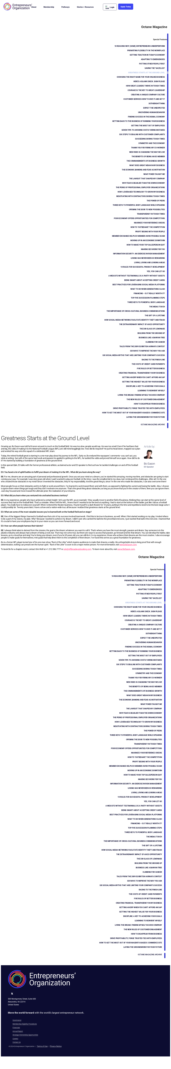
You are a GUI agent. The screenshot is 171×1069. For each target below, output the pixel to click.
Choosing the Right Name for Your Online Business (141, 77)
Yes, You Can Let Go (156, 271)
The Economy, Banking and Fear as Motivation (143, 170)
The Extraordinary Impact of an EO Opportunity (142, 324)
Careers (15, 1038)
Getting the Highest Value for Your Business (143, 382)
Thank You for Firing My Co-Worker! (148, 148)
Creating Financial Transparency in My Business (142, 373)
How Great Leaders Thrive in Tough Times (145, 86)
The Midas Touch (157, 307)
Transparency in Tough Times (151, 214)
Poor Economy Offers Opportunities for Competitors (139, 218)
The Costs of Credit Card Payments (148, 364)
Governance (17, 1020)
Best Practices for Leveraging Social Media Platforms (138, 284)
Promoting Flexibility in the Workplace (146, 50)
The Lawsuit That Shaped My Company (147, 178)
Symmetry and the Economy (151, 143)
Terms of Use (42, 1046)
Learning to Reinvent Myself (151, 390)
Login (112, 7)
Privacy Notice (56, 1046)
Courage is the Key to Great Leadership (146, 90)
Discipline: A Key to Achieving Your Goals (145, 386)
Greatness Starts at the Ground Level (146, 72)
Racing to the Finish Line (153, 360)
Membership (49, 7)
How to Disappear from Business (149, 404)
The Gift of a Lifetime (155, 315)
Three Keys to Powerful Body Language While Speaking (139, 205)
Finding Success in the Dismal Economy (146, 117)
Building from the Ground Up (151, 333)
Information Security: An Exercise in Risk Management (139, 254)
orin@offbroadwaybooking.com (77, 549)
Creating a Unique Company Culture (148, 95)
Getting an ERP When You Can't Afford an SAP (143, 377)
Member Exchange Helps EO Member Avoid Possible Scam (138, 236)
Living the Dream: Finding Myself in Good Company (141, 395)
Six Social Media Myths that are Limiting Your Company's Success (133, 355)
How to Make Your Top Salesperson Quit (146, 245)
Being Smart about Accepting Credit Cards (144, 280)
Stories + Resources (85, 7)
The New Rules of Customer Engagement (146, 399)
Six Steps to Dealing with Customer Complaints (142, 134)
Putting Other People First (152, 64)
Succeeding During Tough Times (150, 139)
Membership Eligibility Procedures (25, 1024)
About (33, 7)
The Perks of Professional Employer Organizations (140, 187)
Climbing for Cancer (155, 342)
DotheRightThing (157, 103)
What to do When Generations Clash (147, 289)
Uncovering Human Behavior (151, 112)
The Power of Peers (156, 201)
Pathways (65, 7)
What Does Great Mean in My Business (147, 165)
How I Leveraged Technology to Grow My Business (141, 192)
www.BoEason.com (128, 544)
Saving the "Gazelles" (155, 68)
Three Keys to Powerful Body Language (146, 302)
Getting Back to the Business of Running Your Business (138, 121)
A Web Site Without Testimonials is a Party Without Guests (136, 276)
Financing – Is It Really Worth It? (149, 293)
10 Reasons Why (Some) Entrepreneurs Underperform (139, 46)
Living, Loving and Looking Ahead (149, 262)
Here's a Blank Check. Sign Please (149, 81)
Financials (16, 1027)
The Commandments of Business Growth (146, 161)
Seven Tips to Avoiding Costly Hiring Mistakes (143, 130)
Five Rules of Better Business (151, 368)
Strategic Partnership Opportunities (25, 1035)
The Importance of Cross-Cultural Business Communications (136, 311)
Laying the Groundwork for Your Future (145, 417)
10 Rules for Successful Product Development (143, 267)
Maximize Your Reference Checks (149, 223)
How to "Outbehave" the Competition (148, 227)
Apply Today (126, 7)
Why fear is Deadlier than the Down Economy (143, 183)
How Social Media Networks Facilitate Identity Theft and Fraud (134, 320)
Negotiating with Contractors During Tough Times (140, 196)
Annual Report (18, 1031)
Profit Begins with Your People (150, 231)
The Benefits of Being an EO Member (148, 156)
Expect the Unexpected (154, 108)
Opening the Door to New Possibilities (147, 209)
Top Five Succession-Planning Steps (148, 298)
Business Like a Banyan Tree (152, 337)
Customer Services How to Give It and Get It (144, 99)
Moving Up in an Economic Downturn (147, 240)
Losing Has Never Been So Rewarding (148, 258)
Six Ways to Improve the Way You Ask (147, 351)
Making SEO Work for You (153, 249)
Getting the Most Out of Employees (148, 125)
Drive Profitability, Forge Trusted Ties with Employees (139, 408)
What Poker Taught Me (154, 174)
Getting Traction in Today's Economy (147, 55)
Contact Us (17, 1042)
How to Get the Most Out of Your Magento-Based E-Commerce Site (133, 413)
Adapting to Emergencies (153, 59)
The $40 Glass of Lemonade (152, 329)
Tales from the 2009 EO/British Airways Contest (142, 346)
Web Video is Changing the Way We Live (147, 152)
